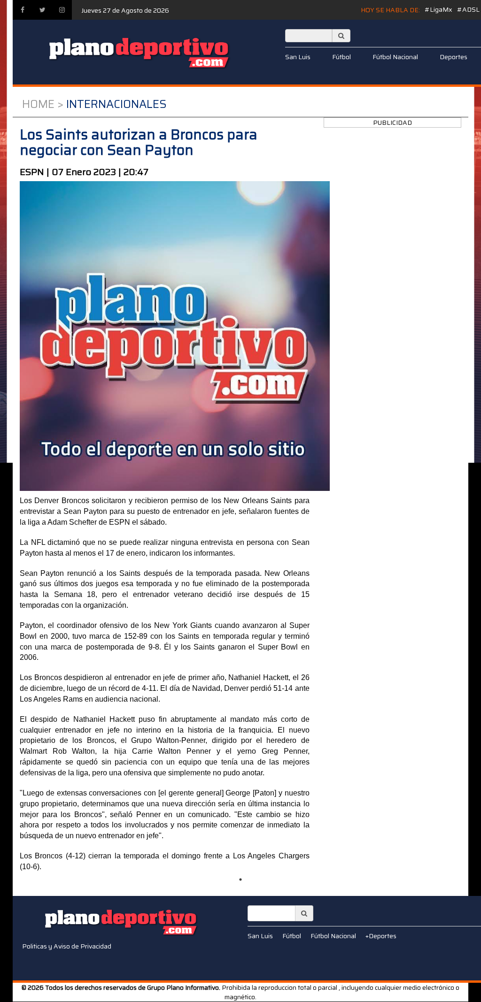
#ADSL (468, 9)
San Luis (297, 56)
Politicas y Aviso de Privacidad (66, 946)
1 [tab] (240, 879)
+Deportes (380, 936)
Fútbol (341, 56)
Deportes (453, 56)
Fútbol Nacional (395, 56)
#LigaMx (438, 9)
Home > (42, 104)
